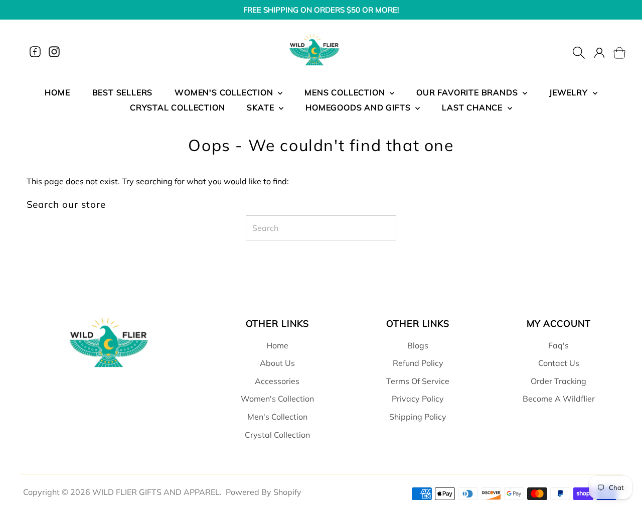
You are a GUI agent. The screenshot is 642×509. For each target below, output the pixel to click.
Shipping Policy (417, 417)
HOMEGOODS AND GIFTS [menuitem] (359, 107)
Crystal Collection (277, 435)
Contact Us (558, 363)
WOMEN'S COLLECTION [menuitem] (225, 92)
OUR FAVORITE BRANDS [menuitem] (468, 92)
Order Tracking (558, 381)
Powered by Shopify (263, 492)
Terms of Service (417, 381)
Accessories (277, 381)
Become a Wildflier (559, 399)
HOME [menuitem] (57, 92)
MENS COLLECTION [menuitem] (345, 92)
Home (277, 345)
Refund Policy (418, 363)
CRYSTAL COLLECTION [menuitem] (177, 107)
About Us (277, 363)
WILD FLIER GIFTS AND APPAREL (156, 492)
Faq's (558, 345)
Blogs (417, 345)
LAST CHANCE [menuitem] (473, 107)
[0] (613, 52)
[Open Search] (579, 51)
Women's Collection (277, 399)
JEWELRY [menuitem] (569, 92)
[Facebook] (35, 52)
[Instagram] (54, 52)
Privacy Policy (418, 399)
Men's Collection (277, 417)
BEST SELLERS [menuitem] (122, 92)
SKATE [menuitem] (261, 107)
